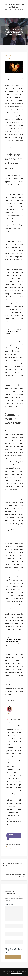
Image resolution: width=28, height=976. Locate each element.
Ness (8, 713)
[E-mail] (7, 839)
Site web (7, 939)
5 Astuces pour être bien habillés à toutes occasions (12, 865)
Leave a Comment (10, 58)
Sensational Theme (16, 973)
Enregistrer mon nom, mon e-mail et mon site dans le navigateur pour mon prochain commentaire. (14, 950)
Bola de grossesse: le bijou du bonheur (15, 875)
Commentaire (9, 904)
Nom (6, 922)
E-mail (7, 931)
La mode (16, 56)
